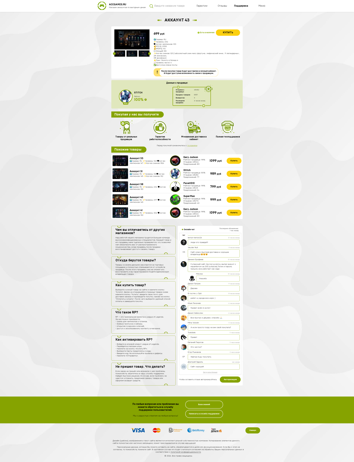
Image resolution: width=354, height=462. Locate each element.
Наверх (252, 430)
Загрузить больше (210, 372)
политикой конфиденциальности (186, 452)
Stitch (138, 93)
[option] (131, 39)
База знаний (204, 405)
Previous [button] (114, 53)
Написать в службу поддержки (204, 414)
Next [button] (149, 53)
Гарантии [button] (201, 6)
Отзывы (222, 6)
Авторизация (230, 380)
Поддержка (241, 6)
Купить (228, 32)
